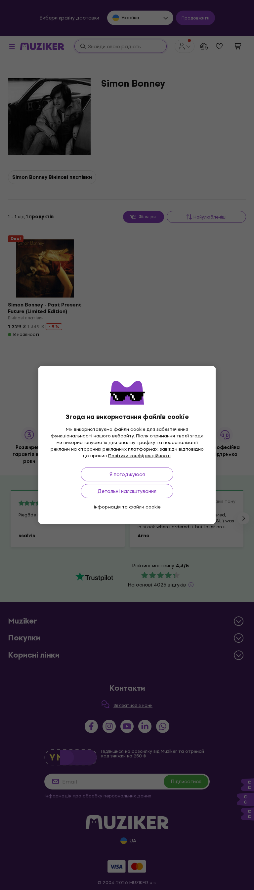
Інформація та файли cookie (127, 507)
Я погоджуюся (127, 474)
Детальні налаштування (127, 491)
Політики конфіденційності (139, 456)
